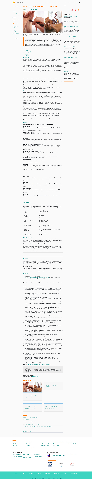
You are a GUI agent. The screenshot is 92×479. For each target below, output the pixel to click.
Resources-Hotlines (16, 33)
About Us (23, 473)
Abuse (14, 442)
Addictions (15, 445)
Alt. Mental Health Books (16, 30)
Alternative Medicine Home (32, 364)
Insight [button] (56, 2)
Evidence (26, 50)
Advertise (39, 473)
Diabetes (28, 445)
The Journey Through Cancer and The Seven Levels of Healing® (37, 426)
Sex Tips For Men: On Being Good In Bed (72, 26)
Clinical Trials (15, 31)
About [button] (72, 2)
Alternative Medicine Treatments (45, 364)
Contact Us (31, 473)
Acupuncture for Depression (29, 421)
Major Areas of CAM (27, 431)
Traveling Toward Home (28, 429)
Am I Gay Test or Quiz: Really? (70, 46)
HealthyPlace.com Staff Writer (30, 9)
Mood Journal (37, 458)
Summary (26, 54)
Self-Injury (55, 448)
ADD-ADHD (15, 443)
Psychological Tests (66, 2)
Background (27, 47)
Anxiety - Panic (15, 448)
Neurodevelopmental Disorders (46, 443)
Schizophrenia (56, 445)
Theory (26, 49)
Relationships (55, 443)
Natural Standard (28, 274)
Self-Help (55, 447)
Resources (27, 55)
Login (76, 2)
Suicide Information (16, 34)
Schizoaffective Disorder (71, 443)
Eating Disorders (29, 448)
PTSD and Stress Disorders (58, 442)
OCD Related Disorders (44, 445)
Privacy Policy (56, 473)
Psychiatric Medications (17, 456)
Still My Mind (15, 20)
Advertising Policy (74, 473)
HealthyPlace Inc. (37, 478)
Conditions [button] (43, 2)
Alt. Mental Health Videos (16, 27)
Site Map (16, 473)
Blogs (60, 2)
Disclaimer (65, 473)
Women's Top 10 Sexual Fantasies (70, 16)
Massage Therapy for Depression (30, 417)
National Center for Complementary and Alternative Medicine (37, 277)
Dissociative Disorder (30, 447)
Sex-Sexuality (69, 442)
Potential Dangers (28, 52)
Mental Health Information (26, 455)
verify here (62, 455)
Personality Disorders (44, 448)
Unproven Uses (28, 51)
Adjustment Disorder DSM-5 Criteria (71, 36)
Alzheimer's (15, 447)
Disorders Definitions (17, 454)
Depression (28, 443)
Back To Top (14, 434)
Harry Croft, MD (35, 376)
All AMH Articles (15, 13)
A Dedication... (26, 419)
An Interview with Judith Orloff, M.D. (31, 424)
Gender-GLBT (43, 442)
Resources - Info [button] (50, 2)
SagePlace (14, 17)
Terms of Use (47, 473)
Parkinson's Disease (43, 447)
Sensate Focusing (16, 19)
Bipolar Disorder (29, 442)
